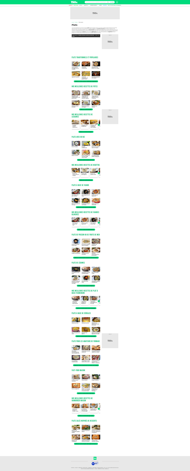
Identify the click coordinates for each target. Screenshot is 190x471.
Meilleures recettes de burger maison (86, 415)
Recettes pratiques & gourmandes (114, 5)
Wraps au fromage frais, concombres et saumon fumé (86, 389)
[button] (98, 125)
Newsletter (80, 467)
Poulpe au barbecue (76, 253)
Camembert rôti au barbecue (86, 352)
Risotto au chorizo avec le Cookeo (96, 147)
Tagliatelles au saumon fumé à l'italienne (95, 97)
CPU (106, 467)
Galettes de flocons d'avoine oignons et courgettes (96, 431)
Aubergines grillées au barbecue (96, 282)
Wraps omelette (95, 380)
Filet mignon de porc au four (75, 196)
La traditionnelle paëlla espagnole (95, 156)
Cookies (95, 468)
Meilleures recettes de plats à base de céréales (85, 336)
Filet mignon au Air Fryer (86, 196)
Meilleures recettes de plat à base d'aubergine (86, 308)
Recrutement (95, 467)
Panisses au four (85, 323)
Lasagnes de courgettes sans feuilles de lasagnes (93, 126)
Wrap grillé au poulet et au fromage (95, 389)
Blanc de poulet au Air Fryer (76, 204)
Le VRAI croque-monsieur (75, 381)
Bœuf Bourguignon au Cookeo (96, 77)
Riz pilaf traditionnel (84, 147)
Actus (80, 5)
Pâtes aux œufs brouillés (75, 107)
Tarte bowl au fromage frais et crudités (75, 68)
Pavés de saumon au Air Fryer (75, 245)
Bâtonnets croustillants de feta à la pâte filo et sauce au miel (75, 352)
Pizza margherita (75, 388)
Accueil (73, 22)
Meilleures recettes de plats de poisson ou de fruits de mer (86, 257)
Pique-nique (76, 5)
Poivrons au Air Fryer (85, 282)
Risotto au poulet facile (93, 174)
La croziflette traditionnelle (75, 361)
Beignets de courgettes (74, 441)
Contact (76, 467)
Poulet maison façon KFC (95, 196)
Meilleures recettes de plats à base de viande (86, 207)
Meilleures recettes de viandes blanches (86, 229)
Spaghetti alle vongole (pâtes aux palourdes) (76, 97)
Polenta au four (75, 323)
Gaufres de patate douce (86, 431)
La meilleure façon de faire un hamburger (84, 410)
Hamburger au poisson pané (93, 410)
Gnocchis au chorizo (94, 107)
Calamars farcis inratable (85, 254)
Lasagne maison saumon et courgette (74, 126)
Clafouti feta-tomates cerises (95, 441)
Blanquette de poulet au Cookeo (95, 68)
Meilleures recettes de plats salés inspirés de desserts (86, 443)
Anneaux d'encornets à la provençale (95, 254)
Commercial (90, 467)
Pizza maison (84, 380)
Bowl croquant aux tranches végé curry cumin (86, 156)
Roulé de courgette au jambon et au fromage (76, 282)
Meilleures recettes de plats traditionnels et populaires (86, 81)
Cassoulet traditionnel (84, 68)
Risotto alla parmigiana (84, 174)
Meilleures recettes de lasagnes (86, 131)
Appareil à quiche (75, 76)
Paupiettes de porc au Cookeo (86, 204)
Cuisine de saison (93, 5)
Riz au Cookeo (75, 146)
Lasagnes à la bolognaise (84, 126)
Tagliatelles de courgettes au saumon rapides (85, 97)
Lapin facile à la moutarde (95, 204)
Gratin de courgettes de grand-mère (85, 77)
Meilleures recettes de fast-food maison (86, 393)
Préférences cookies (101, 468)
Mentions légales (100, 467)
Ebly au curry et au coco (76, 333)
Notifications (85, 467)
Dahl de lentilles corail (95, 273)
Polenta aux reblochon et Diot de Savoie (95, 324)
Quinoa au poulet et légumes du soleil (96, 333)
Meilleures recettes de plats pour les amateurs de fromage (86, 365)
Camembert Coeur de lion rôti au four (86, 361)
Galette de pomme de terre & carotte (86, 441)
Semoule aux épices (84, 333)
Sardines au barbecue (94, 245)
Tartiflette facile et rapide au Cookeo (96, 352)
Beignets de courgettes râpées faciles (76, 431)
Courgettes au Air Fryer (75, 273)
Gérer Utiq (107, 468)
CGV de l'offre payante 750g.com (112, 467)
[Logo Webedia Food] (95, 463)
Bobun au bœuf (75, 155)
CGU (104, 467)
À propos (72, 467)
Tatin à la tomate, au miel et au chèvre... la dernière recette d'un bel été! (96, 361)
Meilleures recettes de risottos (86, 180)
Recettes (86, 5)
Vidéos (100, 5)
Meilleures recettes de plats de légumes (86, 285)
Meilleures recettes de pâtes (86, 109)
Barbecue (70, 5)
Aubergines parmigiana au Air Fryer (93, 302)
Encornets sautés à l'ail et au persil (86, 245)
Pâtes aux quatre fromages (85, 107)
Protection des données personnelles (87, 468)
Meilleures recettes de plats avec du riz (86, 159)
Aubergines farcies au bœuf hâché (86, 273)
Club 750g (105, 5)
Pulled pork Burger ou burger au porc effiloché (75, 410)
